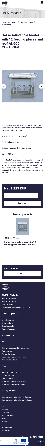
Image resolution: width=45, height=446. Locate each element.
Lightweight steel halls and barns (14, 357)
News (4, 418)
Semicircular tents (8, 376)
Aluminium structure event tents (13, 384)
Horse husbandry (27, 22)
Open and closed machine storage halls (16, 348)
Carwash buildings (8, 354)
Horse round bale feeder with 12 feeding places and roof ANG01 (20, 243)
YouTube (8, 431)
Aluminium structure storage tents (14, 381)
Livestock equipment (9, 22)
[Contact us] (40, 441)
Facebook (8, 428)
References (6, 412)
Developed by (27, 437)
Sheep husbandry (8, 323)
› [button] (41, 86)
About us (5, 409)
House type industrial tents (11, 373)
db (40, 195)
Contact (4, 421)
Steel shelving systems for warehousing (16, 397)
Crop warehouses (8, 351)
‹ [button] (3, 86)
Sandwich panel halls (9, 360)
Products (5, 406)
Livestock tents (7, 378)
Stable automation (8, 329)
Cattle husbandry (8, 320)
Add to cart (22, 203)
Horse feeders (7, 25)
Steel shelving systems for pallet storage (17, 400)
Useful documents (8, 415)
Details (22, 273)
